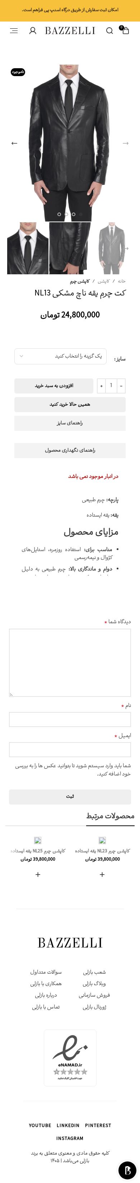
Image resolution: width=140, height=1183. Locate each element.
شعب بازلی (94, 972)
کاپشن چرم (79, 281)
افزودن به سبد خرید (54, 386)
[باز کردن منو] (13, 30)
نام (126, 706)
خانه (122, 281)
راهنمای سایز (70, 423)
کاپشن (103, 281)
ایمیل (122, 736)
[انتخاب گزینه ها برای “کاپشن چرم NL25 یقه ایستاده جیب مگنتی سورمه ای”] (38, 875)
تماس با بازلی (46, 1007)
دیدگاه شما (117, 623)
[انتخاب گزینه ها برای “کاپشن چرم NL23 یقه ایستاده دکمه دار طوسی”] (102, 875)
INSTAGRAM (70, 1139)
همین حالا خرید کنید (70, 405)
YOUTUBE (40, 1126)
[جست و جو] (109, 30)
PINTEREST (98, 1126)
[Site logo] (70, 31)
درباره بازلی (46, 995)
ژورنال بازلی (94, 1007)
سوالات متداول (46, 972)
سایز (121, 360)
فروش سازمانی (94, 995)
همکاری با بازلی (46, 984)
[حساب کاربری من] (32, 30)
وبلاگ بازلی (94, 984)
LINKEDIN (68, 1126)
